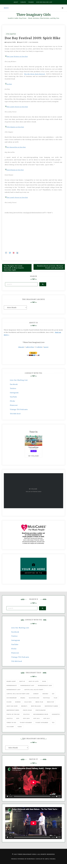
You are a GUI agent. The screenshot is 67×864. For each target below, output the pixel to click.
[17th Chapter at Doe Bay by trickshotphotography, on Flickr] (15, 127)
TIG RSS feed (15, 414)
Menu (6, 8)
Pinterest (14, 405)
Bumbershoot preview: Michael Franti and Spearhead (50, 267)
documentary (12, 698)
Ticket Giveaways (42, 722)
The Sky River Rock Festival (34, 74)
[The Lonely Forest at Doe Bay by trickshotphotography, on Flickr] (16, 106)
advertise (30, 347)
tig (53, 722)
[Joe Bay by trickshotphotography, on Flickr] (8, 84)
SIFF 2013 (46, 718)
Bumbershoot (12, 685)
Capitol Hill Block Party (33, 689)
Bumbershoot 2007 (27, 685)
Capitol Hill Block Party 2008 (18, 693)
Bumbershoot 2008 (45, 685)
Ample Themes (50, 859)
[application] (33, 782)
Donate (23, 2)
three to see (11, 722)
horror (18, 702)
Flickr (12, 401)
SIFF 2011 (36, 718)
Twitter (13, 388)
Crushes (45, 693)
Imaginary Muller (11, 42)
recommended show (40, 714)
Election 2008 (34, 698)
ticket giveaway (26, 722)
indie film (39, 702)
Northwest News (13, 710)
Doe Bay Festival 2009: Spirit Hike (32, 38)
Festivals (46, 698)
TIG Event (10, 726)
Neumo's (24, 706)
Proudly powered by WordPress (23, 859)
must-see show (12, 706)
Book (44, 681)
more (46, 347)
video (20, 726)
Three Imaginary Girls (33, 15)
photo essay (27, 710)
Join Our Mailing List (19, 380)
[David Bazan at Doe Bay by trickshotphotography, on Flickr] (14, 170)
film (55, 698)
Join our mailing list (44, 2)
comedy (36, 693)
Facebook (14, 384)
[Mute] (57, 796)
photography (41, 710)
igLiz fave (28, 702)
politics (26, 714)
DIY (53, 693)
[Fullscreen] (59, 796)
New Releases (36, 706)
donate (21, 347)
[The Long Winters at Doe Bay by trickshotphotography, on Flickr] (16, 56)
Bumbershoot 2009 (14, 689)
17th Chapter (11, 34)
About (16, 2)
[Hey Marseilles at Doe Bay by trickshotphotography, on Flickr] (15, 147)
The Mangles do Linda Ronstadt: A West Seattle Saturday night (14, 268)
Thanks (31, 2)
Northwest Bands (51, 706)
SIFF (17, 718)
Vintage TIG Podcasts (19, 409)
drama (22, 698)
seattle (10, 718)
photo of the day (13, 714)
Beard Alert (11, 681)
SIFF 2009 (26, 718)
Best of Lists (34, 681)
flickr (9, 702)
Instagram (14, 393)
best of (22, 681)
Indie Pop (50, 702)
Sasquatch (56, 714)
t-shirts (39, 347)
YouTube (13, 397)
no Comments (34, 42)
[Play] (7, 796)
